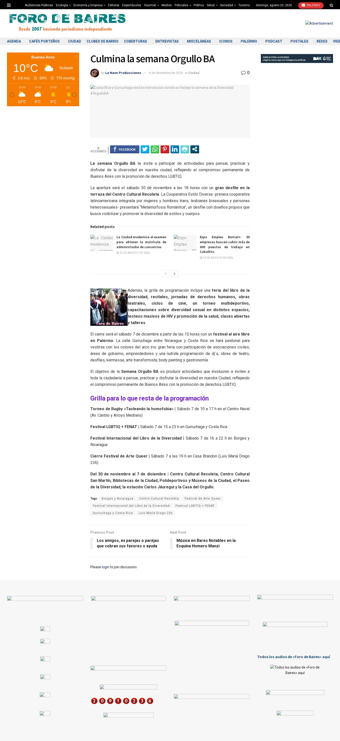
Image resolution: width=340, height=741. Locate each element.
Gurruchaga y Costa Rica (113, 513)
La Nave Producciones (123, 73)
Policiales (181, 5)
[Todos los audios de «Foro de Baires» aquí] (295, 674)
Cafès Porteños (44, 41)
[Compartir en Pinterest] (165, 149)
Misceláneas (199, 41)
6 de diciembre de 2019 (166, 73)
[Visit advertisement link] (319, 23)
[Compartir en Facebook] (124, 149)
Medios (167, 5)
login (105, 567)
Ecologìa (62, 5)
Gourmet (150, 5)
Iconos (225, 41)
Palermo (313, 5)
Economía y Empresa (88, 5)
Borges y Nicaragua (117, 498)
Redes (322, 41)
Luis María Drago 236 (156, 513)
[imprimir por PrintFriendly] (184, 149)
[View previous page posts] (165, 273)
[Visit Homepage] (68, 23)
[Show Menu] (9, 5)
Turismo (244, 5)
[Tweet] (145, 149)
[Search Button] (331, 5)
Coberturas (135, 41)
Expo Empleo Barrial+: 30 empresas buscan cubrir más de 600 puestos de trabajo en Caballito (225, 244)
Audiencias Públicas (39, 5)
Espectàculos (131, 5)
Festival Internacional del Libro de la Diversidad (131, 506)
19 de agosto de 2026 (217, 257)
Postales (299, 41)
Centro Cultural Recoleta (159, 498)
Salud (211, 5)
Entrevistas (167, 41)
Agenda (14, 41)
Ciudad (74, 41)
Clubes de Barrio (102, 41)
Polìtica (199, 5)
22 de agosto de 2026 (134, 252)
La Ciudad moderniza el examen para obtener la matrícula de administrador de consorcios (141, 242)
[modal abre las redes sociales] (194, 149)
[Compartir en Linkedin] (174, 149)
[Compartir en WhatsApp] (155, 149)
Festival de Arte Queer (203, 498)
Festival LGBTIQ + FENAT (195, 506)
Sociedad (226, 5)
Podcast (273, 41)
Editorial (113, 5)
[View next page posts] (174, 273)
